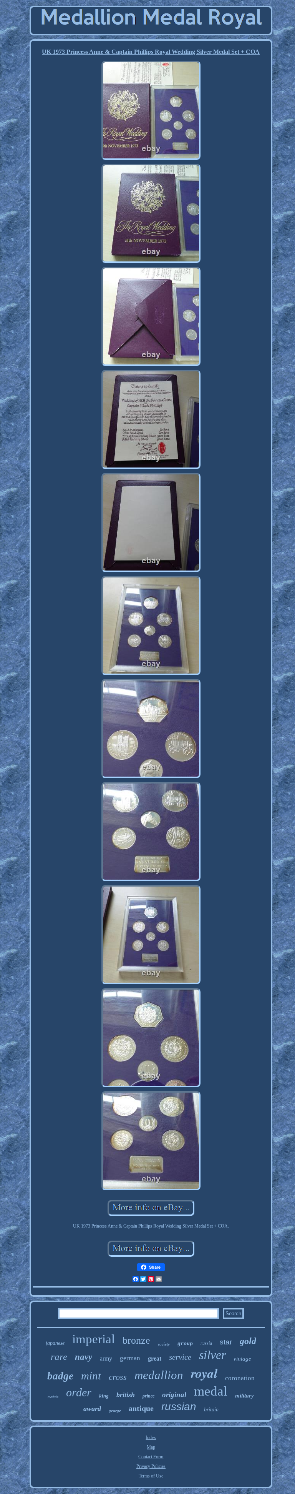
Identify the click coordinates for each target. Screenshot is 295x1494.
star (226, 1342)
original (174, 1395)
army (106, 1358)
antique (141, 1408)
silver (212, 1355)
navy (83, 1357)
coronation (240, 1378)
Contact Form (150, 1456)
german (130, 1358)
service (180, 1357)
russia (206, 1343)
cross (118, 1377)
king (104, 1396)
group (185, 1343)
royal (204, 1373)
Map (151, 1447)
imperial (93, 1339)
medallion (158, 1375)
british (125, 1395)
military (244, 1396)
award (92, 1408)
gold (248, 1341)
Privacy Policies (151, 1466)
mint (91, 1375)
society (164, 1344)
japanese (55, 1343)
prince (148, 1396)
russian (178, 1406)
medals (53, 1397)
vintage (242, 1359)
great (154, 1358)
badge (60, 1376)
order (78, 1392)
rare (59, 1356)
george (115, 1410)
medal (210, 1391)
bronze (136, 1340)
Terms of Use (151, 1476)
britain (211, 1409)
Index (151, 1437)
